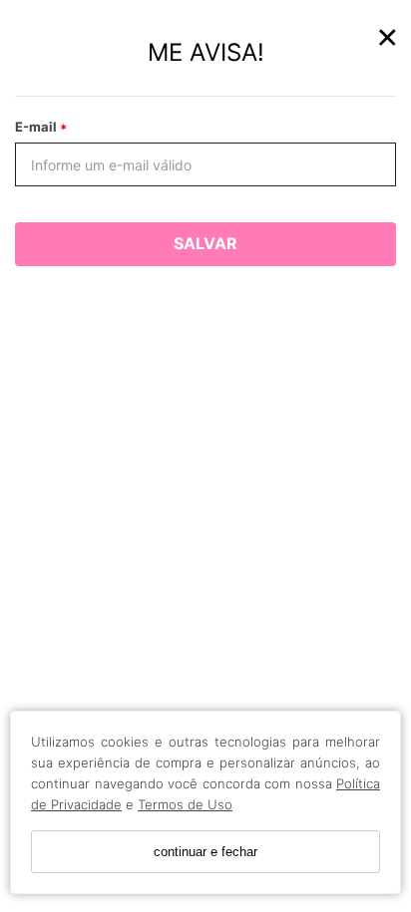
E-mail (37, 127)
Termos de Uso (185, 804)
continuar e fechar (205, 851)
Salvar (205, 243)
